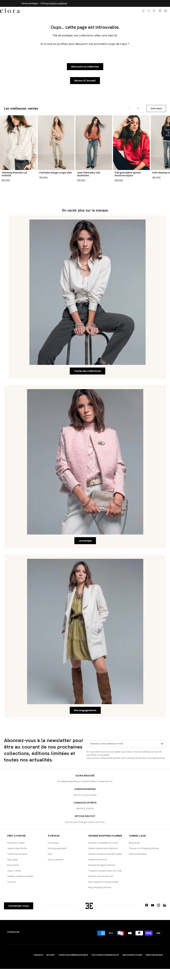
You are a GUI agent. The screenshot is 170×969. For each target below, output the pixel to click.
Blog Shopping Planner (99, 887)
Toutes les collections (87, 371)
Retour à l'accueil (85, 80)
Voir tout (156, 108)
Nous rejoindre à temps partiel (103, 881)
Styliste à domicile (97, 859)
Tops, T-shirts (14, 870)
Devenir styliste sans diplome (103, 848)
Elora (17, 932)
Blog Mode (134, 842)
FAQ (50, 854)
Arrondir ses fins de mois (100, 876)
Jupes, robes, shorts (17, 848)
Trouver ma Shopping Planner (144, 848)
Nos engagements (85, 710)
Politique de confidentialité (105, 955)
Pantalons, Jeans (16, 842)
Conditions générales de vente (73, 955)
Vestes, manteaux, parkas (20, 876)
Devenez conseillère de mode (103, 842)
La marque (85, 540)
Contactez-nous (18, 906)
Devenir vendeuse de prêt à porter (105, 854)
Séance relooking (137, 854)
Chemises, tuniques (17, 854)
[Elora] (10, 10)
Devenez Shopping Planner (101, 865)
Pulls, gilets (12, 859)
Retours (50, 955)
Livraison (38, 955)
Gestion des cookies (132, 955)
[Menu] (165, 10)
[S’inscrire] (162, 744)
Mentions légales (154, 955)
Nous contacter (55, 859)
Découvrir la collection (85, 66)
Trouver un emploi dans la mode (105, 870)
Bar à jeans (13, 865)
